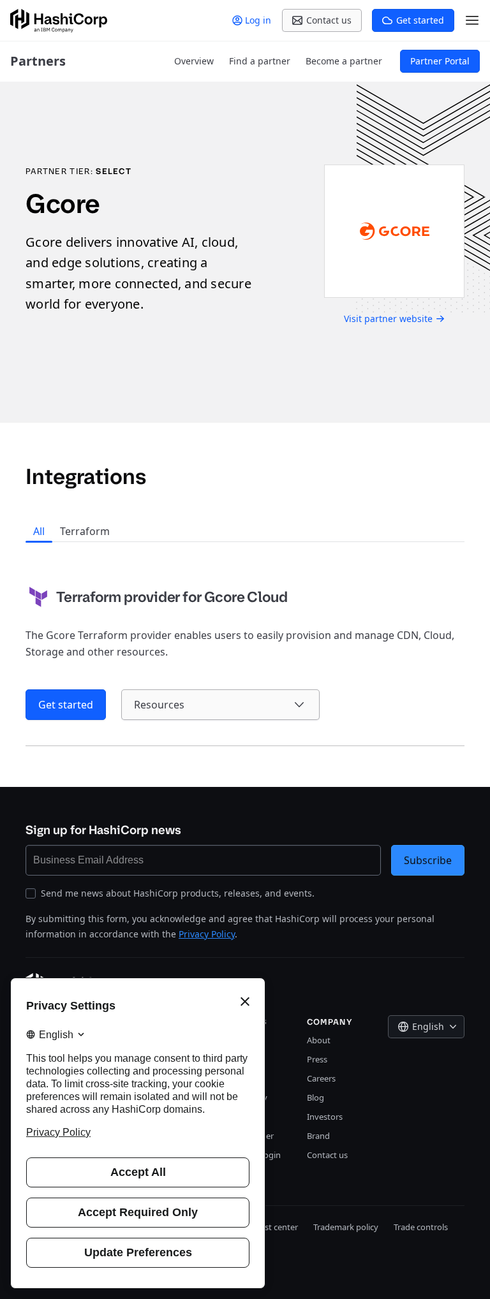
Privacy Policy (207, 934)
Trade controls (421, 1227)
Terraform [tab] (85, 531)
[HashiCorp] (58, 21)
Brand (318, 1135)
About (318, 1040)
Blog (315, 1097)
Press (317, 1059)
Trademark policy (345, 1227)
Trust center (275, 1227)
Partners (38, 61)
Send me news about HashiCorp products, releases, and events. (178, 893)
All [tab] (39, 531)
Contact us (327, 1155)
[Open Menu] (472, 20)
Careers (321, 1078)
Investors (325, 1116)
